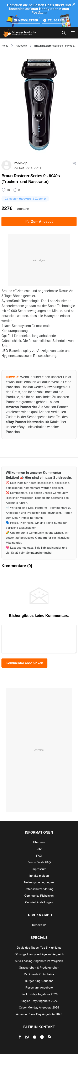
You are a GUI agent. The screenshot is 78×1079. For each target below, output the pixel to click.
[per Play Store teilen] (42, 1037)
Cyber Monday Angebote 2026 (39, 1007)
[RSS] (49, 1037)
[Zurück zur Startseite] (19, 33)
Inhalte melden (39, 875)
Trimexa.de (39, 925)
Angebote (21, 45)
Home (4, 45)
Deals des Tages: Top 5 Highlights (39, 947)
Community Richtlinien (39, 895)
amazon (23, 209)
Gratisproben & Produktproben (39, 967)
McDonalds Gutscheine (39, 974)
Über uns (39, 842)
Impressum (39, 869)
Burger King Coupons (39, 980)
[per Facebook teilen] (20, 1037)
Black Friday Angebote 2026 (39, 994)
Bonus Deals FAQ (39, 862)
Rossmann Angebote (39, 987)
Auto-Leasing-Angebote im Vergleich (39, 961)
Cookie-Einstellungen (39, 902)
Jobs (39, 849)
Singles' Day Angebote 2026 (39, 1000)
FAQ (39, 855)
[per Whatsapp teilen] (27, 1037)
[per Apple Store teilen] (34, 1037)
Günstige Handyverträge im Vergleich (39, 954)
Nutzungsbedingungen (39, 882)
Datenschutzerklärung (39, 889)
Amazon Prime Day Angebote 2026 (39, 1014)
